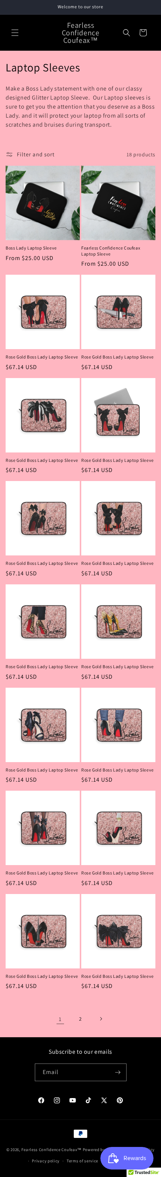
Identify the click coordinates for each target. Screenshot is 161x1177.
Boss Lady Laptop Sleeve (31, 248)
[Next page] (100, 1019)
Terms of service (82, 1160)
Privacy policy (46, 1160)
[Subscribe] (118, 1072)
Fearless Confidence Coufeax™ (51, 1149)
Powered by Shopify (102, 1149)
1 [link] (60, 1019)
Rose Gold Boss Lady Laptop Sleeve (42, 357)
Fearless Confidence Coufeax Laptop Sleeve (110, 251)
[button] (15, 32)
